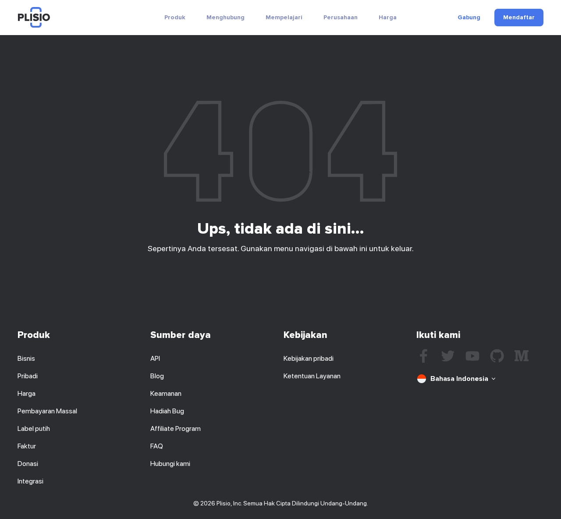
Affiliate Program (175, 428)
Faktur (27, 446)
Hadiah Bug (167, 411)
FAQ (156, 446)
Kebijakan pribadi (309, 358)
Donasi (28, 463)
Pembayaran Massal (47, 411)
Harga (388, 17)
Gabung (469, 17)
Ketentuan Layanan (312, 376)
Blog (157, 376)
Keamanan (165, 393)
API (155, 358)
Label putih (34, 428)
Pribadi (28, 376)
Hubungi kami (170, 463)
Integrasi (30, 481)
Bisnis (26, 358)
